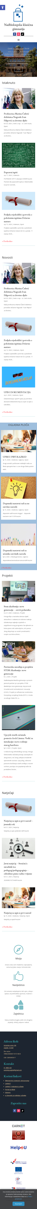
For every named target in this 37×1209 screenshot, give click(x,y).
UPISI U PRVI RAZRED (14, 456)
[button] (2, 7)
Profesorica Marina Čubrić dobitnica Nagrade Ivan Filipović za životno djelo (16, 117)
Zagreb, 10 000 (8, 1048)
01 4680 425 (8, 1068)
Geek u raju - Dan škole (18, 48)
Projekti (22, 613)
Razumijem (18, 1204)
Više (18, 69)
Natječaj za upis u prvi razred (17, 912)
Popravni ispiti (10, 172)
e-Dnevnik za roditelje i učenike (15, 1095)
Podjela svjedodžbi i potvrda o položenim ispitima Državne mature (18, 218)
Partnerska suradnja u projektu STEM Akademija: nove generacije (18, 670)
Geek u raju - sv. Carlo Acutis (22, 123)
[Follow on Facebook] (14, 34)
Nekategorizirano (16, 557)
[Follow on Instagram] (18, 34)
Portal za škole (10, 1089)
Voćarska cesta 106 (10, 1045)
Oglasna (21, 460)
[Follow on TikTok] (22, 34)
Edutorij (7, 1092)
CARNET (8, 1084)
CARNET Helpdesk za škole (14, 1086)
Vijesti (6, 126)
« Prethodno (7, 241)
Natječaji (16, 827)
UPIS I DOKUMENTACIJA (17, 392)
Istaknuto (16, 175)
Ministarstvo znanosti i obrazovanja (17, 1081)
